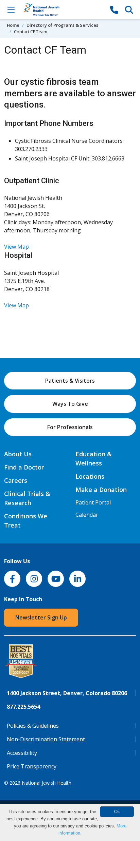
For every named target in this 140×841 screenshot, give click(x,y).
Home (13, 25)
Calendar (86, 514)
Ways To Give (70, 403)
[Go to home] (62, 10)
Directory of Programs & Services (62, 25)
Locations (89, 476)
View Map (16, 246)
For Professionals (70, 427)
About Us (18, 454)
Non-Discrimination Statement (46, 739)
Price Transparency (31, 766)
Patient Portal (93, 502)
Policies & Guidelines (33, 725)
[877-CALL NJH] (114, 9)
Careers (15, 480)
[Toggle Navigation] (11, 9)
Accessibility (22, 753)
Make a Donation (101, 489)
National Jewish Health (46, 783)
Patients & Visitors (70, 380)
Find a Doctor (24, 467)
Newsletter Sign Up (41, 617)
